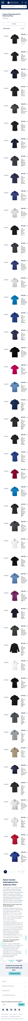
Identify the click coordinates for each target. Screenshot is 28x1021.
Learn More (5, 18)
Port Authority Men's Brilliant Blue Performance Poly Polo (24, 492)
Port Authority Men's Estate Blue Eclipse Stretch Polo (23, 406)
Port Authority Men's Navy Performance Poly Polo (24, 74)
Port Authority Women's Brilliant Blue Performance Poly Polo (24, 301)
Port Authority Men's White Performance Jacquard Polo (24, 805)
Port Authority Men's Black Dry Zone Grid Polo (23, 92)
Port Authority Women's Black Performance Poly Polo (24, 57)
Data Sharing (4, 1016)
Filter (14, 24)
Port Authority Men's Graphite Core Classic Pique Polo (23, 719)
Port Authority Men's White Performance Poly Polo (24, 213)
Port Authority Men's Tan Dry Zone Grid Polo (23, 753)
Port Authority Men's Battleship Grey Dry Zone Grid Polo (23, 162)
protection (12, 916)
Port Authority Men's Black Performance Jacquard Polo (24, 353)
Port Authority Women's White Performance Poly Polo (24, 283)
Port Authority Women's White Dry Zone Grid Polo (23, 666)
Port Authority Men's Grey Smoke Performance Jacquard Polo (24, 528)
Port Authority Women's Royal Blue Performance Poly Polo (24, 266)
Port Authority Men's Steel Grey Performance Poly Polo (24, 109)
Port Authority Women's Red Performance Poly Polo (24, 475)
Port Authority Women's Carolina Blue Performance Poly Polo (24, 579)
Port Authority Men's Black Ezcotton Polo (23, 231)
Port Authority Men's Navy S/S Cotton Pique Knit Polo (23, 615)
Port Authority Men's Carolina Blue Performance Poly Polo (24, 388)
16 (18, 872)
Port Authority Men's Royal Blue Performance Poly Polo (24, 196)
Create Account (15, 973)
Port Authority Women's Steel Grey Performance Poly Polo (24, 631)
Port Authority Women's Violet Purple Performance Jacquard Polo (24, 597)
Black (8, 920)
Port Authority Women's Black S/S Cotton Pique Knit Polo (23, 563)
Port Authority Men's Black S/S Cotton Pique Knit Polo (23, 441)
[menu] (14, 981)
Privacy (20, 1014)
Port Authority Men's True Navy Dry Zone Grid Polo (23, 180)
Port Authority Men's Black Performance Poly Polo (24, 39)
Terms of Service (13, 1014)
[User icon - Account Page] (22, 4)
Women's (13, 926)
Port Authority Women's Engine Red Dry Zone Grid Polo (23, 841)
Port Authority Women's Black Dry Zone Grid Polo (23, 127)
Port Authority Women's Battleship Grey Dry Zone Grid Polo (23, 249)
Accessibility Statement (14, 1016)
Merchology (8, 943)
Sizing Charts (4, 1014)
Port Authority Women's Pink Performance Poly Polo (24, 370)
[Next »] (23, 874)
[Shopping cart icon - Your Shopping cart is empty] (25, 4)
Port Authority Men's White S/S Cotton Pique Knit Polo (23, 823)
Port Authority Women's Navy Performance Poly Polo (24, 144)
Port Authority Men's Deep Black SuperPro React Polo (23, 702)
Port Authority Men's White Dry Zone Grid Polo (23, 544)
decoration (12, 952)
